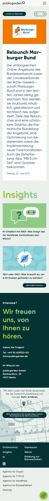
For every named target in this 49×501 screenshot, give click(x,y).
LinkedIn (4, 463)
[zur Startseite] (14, 3)
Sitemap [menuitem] (7, 490)
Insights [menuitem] (7, 452)
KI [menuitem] (4, 457)
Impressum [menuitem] (30, 447)
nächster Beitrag (43, 14)
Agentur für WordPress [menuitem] (15, 480)
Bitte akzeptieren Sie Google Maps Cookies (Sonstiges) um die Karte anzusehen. (24, 415)
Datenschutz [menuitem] (10, 447)
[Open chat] (43, 495)
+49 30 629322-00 (18, 352)
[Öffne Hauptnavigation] (44, 3)
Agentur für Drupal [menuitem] (13, 471)
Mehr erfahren (29, 396)
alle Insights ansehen (34, 285)
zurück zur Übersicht (14, 14)
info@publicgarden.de (15, 356)
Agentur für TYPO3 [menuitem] (13, 476)
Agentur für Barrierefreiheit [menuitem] (17, 485)
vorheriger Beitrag (37, 14)
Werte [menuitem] (28, 452)
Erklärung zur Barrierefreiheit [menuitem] (33, 458)
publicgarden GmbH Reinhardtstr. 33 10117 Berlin (14, 374)
